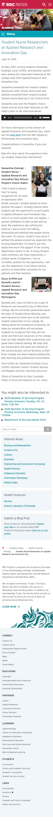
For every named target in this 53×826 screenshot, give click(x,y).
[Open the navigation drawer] (50, 4)
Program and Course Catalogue (16, 800)
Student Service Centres (13, 776)
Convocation (7, 764)
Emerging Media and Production (16, 680)
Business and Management (17, 445)
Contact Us (7, 641)
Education (9, 459)
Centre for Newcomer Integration (17, 732)
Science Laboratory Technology (19, 506)
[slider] (46, 117)
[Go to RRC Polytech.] (3, 548)
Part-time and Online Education (16, 744)
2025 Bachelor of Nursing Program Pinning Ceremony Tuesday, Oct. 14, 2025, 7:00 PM (23, 401)
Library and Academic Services (16, 768)
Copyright (6, 677)
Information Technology (16, 478)
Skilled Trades (11, 482)
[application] (26, 117)
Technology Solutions (11, 716)
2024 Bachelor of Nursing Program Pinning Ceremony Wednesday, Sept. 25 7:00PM (25, 412)
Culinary (8, 454)
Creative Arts (11, 450)
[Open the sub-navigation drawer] (3, 34)
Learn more (9, 606)
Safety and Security (11, 804)
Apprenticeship (9, 729)
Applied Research (10, 704)
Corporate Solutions (11, 708)
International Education (13, 740)
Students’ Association (12, 772)
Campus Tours (8, 645)
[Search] (48, 429)
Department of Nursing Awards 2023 (25, 419)
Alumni (5, 701)
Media (5, 660)
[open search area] (44, 4)
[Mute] (40, 117)
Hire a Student (8, 652)
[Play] (5, 117)
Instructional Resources (13, 684)
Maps (4, 656)
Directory (6, 792)
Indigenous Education (14, 473)
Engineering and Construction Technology (24, 464)
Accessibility (8, 788)
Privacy (5, 796)
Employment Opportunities (14, 649)
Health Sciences (12, 468)
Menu (11, 34)
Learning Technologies (12, 688)
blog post (15, 135)
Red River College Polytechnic (14, 4)
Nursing (8, 501)
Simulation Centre (10, 748)
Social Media (8, 664)
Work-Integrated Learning (13, 752)
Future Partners (9, 712)
